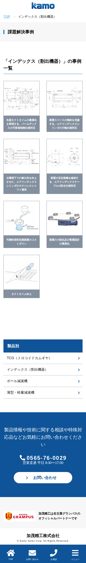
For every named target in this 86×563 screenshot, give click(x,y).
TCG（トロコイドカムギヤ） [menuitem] (29, 358)
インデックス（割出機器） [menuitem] (27, 369)
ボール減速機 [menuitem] (17, 381)
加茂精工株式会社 (43, 535)
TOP (6, 16)
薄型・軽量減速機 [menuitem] (20, 392)
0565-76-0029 (47, 458)
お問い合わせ (45, 477)
